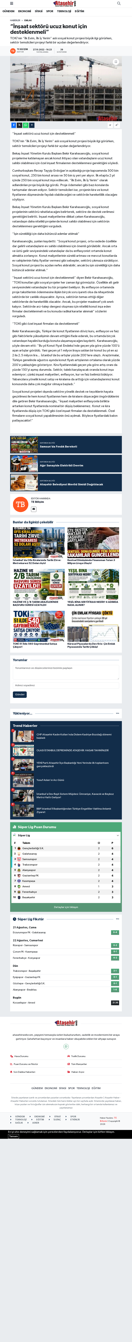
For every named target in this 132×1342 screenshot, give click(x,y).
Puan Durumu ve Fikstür (26, 1064)
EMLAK (28, 20)
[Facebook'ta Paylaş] (13, 125)
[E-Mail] (33, 509)
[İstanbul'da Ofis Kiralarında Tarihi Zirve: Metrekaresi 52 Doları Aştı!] (39, 542)
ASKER (35, 1123)
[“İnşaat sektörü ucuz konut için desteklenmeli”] (66, 88)
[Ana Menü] (11, 3)
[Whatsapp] (66, 1046)
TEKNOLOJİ (64, 11)
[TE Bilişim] (20, 504)
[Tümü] (117, 713)
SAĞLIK (19, 1123)
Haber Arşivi (77, 1072)
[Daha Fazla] (31, 125)
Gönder (20, 694)
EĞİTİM (79, 11)
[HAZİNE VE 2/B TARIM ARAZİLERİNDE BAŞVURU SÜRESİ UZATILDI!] (39, 584)
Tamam (13, 1136)
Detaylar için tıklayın (66, 907)
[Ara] (119, 4)
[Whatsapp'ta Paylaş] (25, 125)
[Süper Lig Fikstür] (117, 919)
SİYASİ (38, 11)
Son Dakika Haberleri (24, 1072)
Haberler (15, 20)
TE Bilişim (37, 502)
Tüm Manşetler (79, 1064)
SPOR (49, 11)
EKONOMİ (24, 11)
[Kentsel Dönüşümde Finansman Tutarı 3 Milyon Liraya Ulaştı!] (93, 542)
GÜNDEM (8, 11)
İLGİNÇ (57, 1120)
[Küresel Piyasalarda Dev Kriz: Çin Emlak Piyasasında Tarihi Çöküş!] (93, 626)
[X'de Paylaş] (19, 125)
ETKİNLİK (75, 1120)
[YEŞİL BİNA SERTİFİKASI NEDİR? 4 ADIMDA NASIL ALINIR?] (93, 584)
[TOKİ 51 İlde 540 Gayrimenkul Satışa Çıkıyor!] (39, 626)
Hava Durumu (21, 1056)
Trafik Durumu (78, 1056)
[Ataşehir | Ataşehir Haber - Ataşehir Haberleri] (64, 3)
